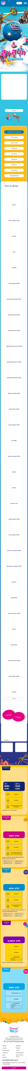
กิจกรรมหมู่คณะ (20, 1053)
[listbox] (7, 1051)
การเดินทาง (5, 1053)
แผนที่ (3, 1055)
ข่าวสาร (18, 1050)
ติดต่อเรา (4, 1057)
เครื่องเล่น (18, 1046)
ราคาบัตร (4, 1048)
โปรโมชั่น (18, 1048)
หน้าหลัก (4, 1046)
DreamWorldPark (19, 1041)
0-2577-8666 (9, 1041)
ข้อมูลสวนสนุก (5, 1050)
